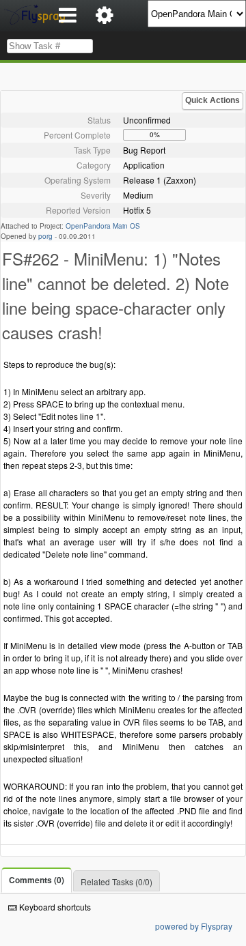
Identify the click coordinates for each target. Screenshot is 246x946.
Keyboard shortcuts (54, 907)
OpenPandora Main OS (103, 226)
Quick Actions (212, 100)
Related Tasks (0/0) (116, 881)
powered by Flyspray (193, 926)
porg (45, 236)
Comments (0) (36, 880)
